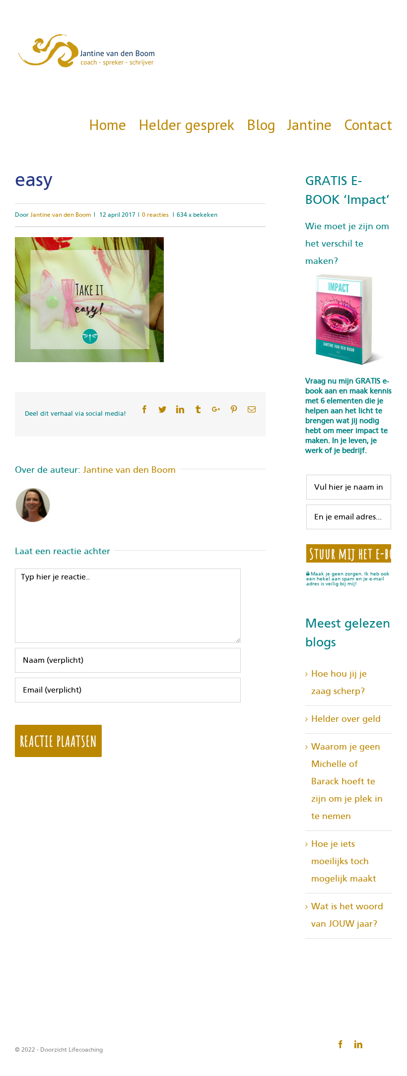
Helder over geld (346, 719)
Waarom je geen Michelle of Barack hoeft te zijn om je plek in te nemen (347, 782)
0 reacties (155, 215)
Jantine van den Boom (60, 215)
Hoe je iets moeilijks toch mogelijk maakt (343, 862)
